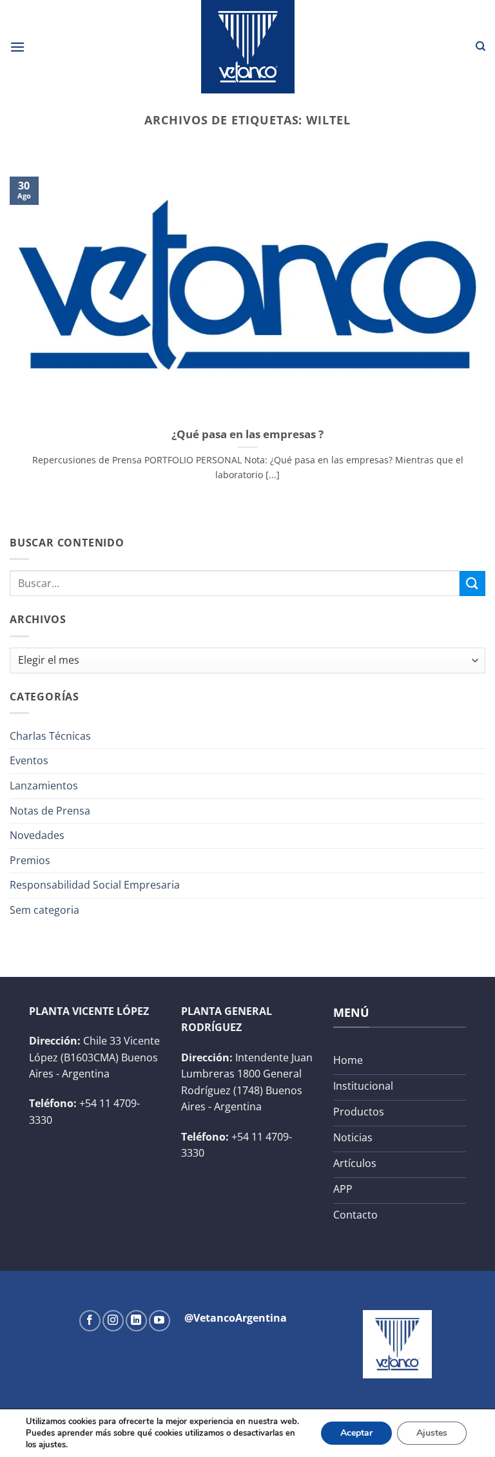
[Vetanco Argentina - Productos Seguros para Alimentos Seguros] (247, 46)
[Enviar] (472, 583)
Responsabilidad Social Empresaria (95, 885)
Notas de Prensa (50, 811)
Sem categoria (44, 910)
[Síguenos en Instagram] (113, 1320)
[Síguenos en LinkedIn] (136, 1320)
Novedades (37, 835)
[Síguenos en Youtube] (159, 1320)
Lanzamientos (44, 785)
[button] (17, 47)
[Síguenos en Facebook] (90, 1320)
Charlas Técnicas (50, 736)
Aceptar (356, 1433)
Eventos (29, 760)
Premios (30, 860)
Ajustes (431, 1433)
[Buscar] (480, 46)
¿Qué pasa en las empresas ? (247, 434)
